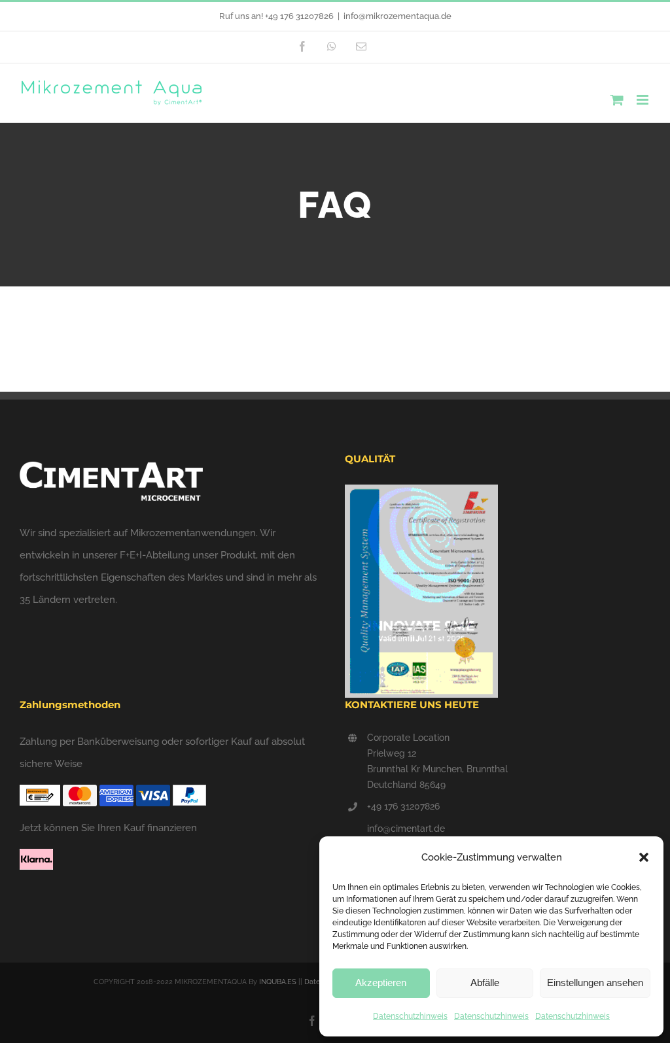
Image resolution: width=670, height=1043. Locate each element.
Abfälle (484, 982)
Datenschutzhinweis (410, 1016)
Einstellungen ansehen (595, 982)
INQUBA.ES (277, 982)
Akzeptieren (380, 982)
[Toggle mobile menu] (643, 100)
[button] (643, 857)
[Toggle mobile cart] (617, 100)
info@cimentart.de (406, 828)
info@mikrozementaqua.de (397, 16)
